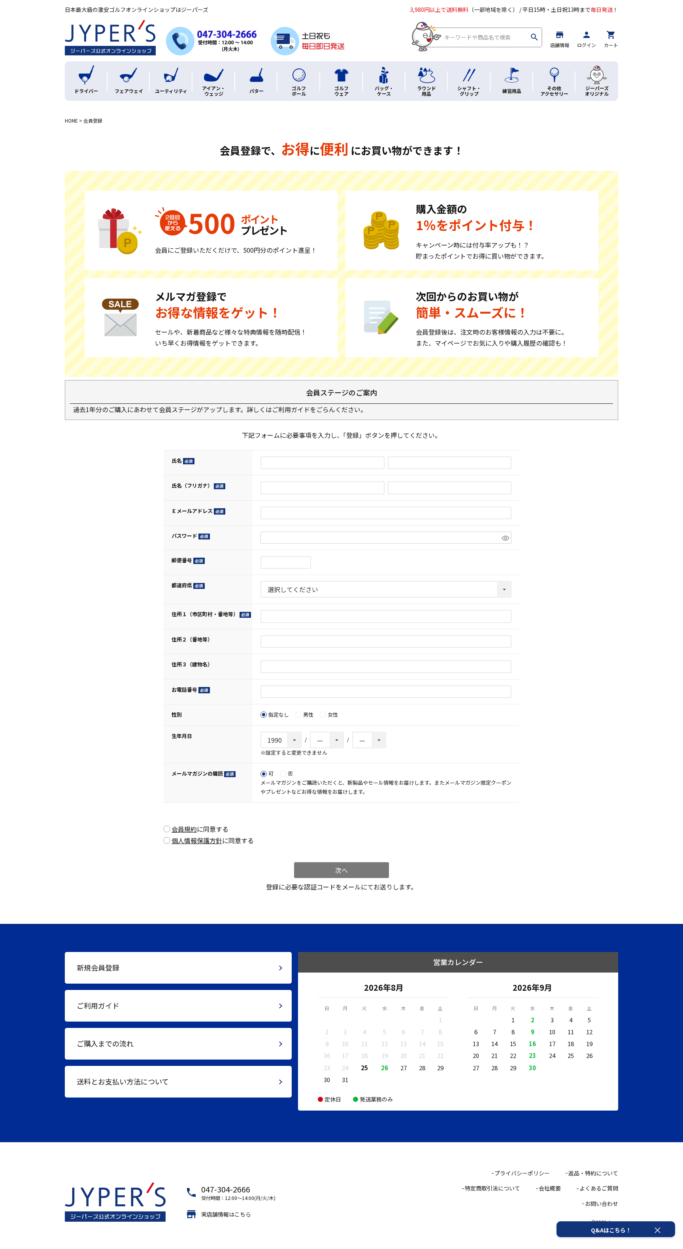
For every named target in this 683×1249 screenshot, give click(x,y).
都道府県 (186, 585)
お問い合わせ (601, 1203)
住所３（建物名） (192, 664)
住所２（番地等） (192, 639)
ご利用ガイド (291, 409)
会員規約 (184, 829)
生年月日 (182, 736)
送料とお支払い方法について (123, 1081)
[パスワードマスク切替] (505, 537)
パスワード (189, 535)
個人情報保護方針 (197, 840)
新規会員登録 (98, 967)
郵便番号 (186, 560)
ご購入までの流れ (105, 1043)
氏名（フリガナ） (196, 485)
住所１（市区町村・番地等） (209, 614)
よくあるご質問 (598, 1188)
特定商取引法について (492, 1188)
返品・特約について (593, 1173)
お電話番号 (189, 689)
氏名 (181, 460)
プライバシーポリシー (522, 1173)
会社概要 (550, 1188)
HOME (71, 120)
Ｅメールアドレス (196, 511)
